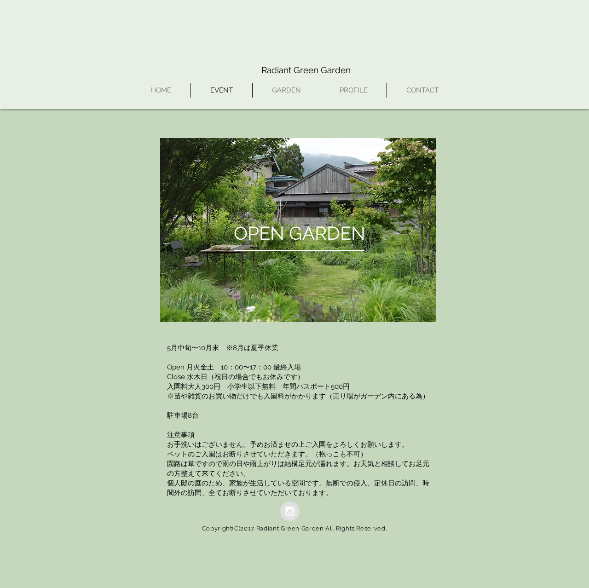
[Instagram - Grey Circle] (290, 511)
